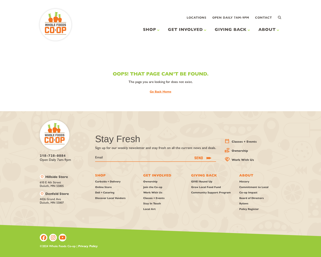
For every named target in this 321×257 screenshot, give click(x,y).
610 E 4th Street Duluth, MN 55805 (54, 181)
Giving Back (231, 29)
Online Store (103, 187)
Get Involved (185, 29)
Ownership (237, 150)
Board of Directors (251, 198)
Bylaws (243, 203)
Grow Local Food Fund (206, 187)
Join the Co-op (152, 187)
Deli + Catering (104, 192)
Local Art (149, 209)
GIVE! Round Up (201, 181)
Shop (149, 29)
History (244, 181)
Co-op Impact (248, 192)
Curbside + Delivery (108, 181)
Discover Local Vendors (110, 198)
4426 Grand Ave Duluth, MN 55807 (54, 198)
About (267, 29)
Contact (263, 17)
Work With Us (240, 159)
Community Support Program (211, 192)
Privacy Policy (88, 246)
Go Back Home (160, 91)
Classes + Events (241, 141)
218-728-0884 (53, 156)
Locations (196, 17)
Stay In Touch (152, 203)
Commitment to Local (253, 187)
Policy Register (249, 209)
